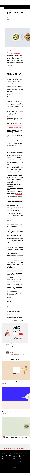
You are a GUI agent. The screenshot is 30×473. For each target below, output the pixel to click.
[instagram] (14, 466)
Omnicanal (3, 459)
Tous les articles (2, 5)
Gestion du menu (7, 344)
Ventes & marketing (25, 448)
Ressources (14, 453)
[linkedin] (15, 466)
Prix (2, 458)
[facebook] (12, 466)
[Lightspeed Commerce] (26, 466)
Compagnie (17, 5)
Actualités (20, 459)
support (19, 448)
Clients (20, 456)
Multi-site (3, 460)
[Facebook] (12, 344)
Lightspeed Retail (4, 453)
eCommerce (14, 5)
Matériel (7, 454)
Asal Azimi (5, 383)
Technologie (21, 448)
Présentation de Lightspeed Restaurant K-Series (25, 455)
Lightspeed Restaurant (7, 453)
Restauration (6, 5)
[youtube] (17, 466)
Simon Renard (11, 352)
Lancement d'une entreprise (6, 448)
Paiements (13, 448)
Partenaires (17, 453)
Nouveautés (10, 448)
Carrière (20, 455)
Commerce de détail (10, 5)
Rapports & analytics (16, 448)
